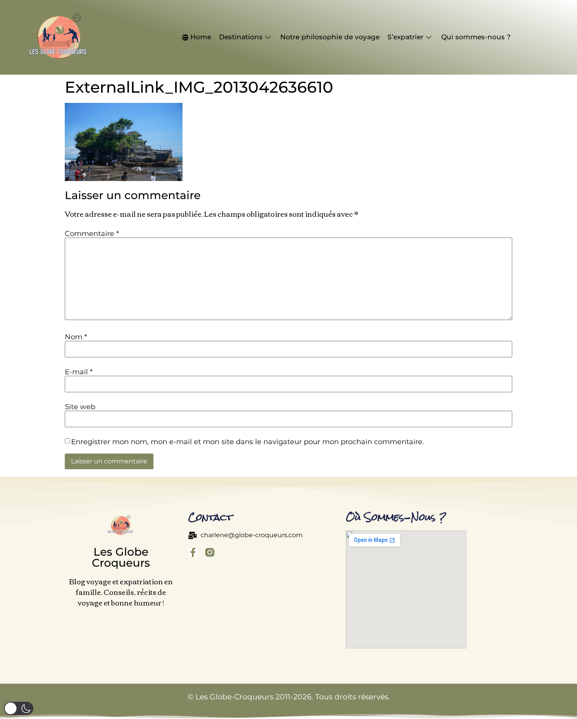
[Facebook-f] (192, 552)
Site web (80, 406)
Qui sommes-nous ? (476, 37)
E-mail (79, 371)
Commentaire (92, 233)
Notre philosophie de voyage (330, 37)
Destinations (241, 37)
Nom (76, 336)
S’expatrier (405, 37)
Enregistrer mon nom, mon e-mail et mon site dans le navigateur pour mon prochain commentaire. (247, 441)
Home (200, 37)
